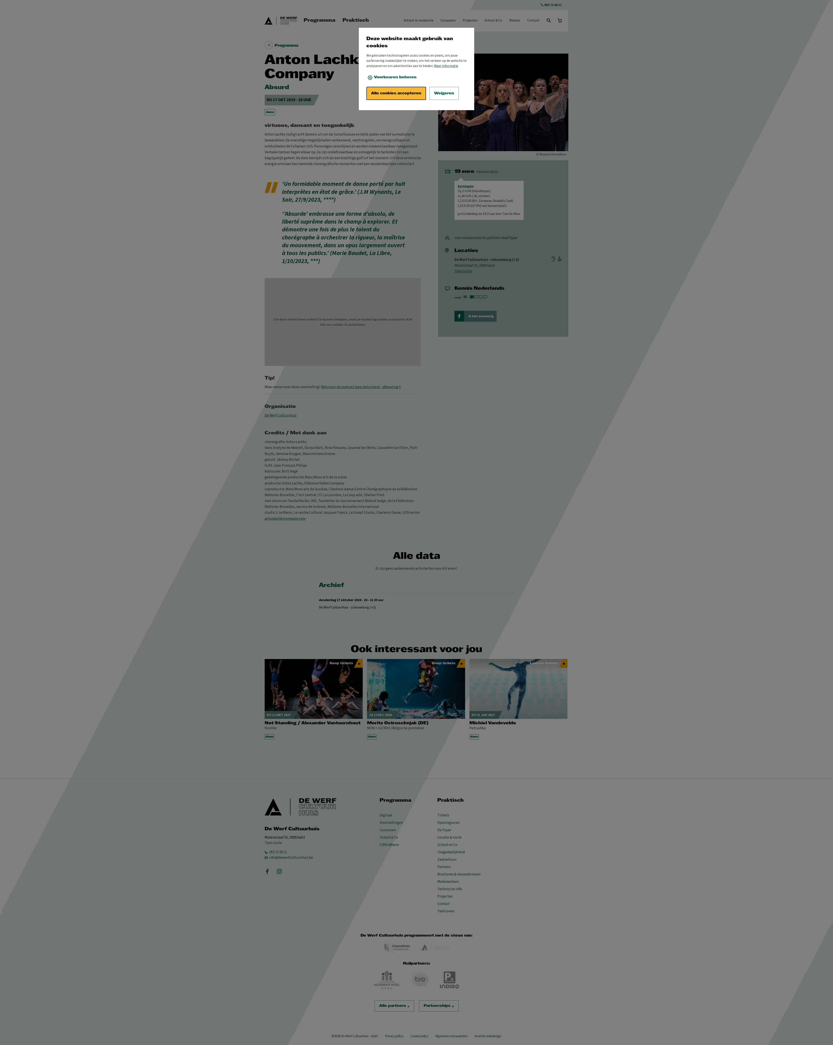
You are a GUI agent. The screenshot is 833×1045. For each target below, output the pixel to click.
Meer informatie (446, 66)
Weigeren (444, 93)
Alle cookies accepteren (396, 93)
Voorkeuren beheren (395, 77)
